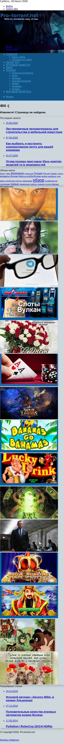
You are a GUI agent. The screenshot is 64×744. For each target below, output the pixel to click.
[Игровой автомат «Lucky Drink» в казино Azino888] (29, 485)
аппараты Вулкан (9, 176)
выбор (45, 176)
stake (8, 174)
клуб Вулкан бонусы (13, 181)
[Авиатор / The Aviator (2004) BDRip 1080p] (29, 220)
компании (27, 181)
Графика (16, 86)
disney (2, 174)
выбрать (52, 176)
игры (2, 181)
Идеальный (29, 174)
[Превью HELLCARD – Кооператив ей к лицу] (29, 518)
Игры (15, 75)
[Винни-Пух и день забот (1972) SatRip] (27, 650)
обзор (38, 180)
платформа (5, 184)
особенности (51, 181)
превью (14, 184)
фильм (55, 184)
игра (59, 176)
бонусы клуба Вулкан (29, 176)
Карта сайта (18, 57)
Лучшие (38, 173)
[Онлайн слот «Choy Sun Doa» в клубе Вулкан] (29, 617)
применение (24, 184)
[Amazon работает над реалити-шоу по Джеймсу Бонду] (29, 551)
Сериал (53, 173)
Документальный (21, 81)
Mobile (15, 83)
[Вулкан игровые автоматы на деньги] (29, 319)
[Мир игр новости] (19, 41)
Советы (60, 174)
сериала (41, 184)
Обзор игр (13, 62)
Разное (11, 70)
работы (34, 184)
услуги (48, 184)
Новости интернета (22, 73)
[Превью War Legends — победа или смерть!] (29, 418)
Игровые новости (18, 65)
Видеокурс (17, 173)
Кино (9, 67)
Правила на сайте (22, 59)
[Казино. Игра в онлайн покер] (29, 385)
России (46, 173)
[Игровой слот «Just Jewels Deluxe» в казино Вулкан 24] (29, 584)
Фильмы (16, 78)
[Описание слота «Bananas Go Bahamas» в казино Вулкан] (29, 451)
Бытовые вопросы (18, 91)
